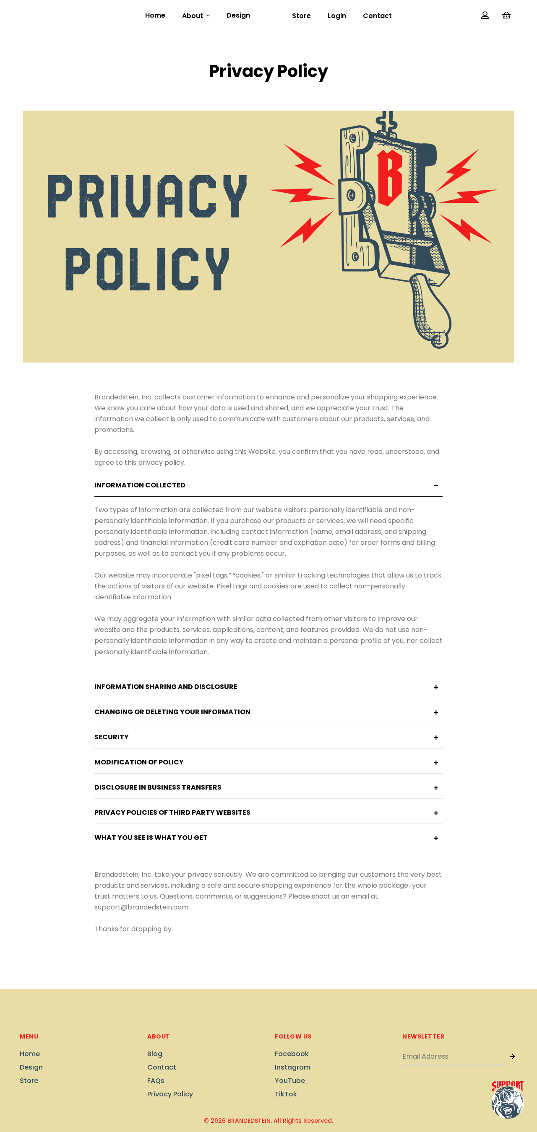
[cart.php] (506, 15)
